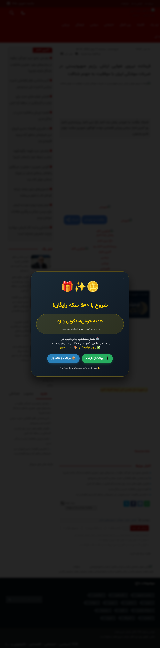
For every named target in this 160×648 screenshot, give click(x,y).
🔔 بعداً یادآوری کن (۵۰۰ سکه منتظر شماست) (80, 368)
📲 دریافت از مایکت (97, 358)
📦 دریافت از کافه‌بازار (63, 358)
